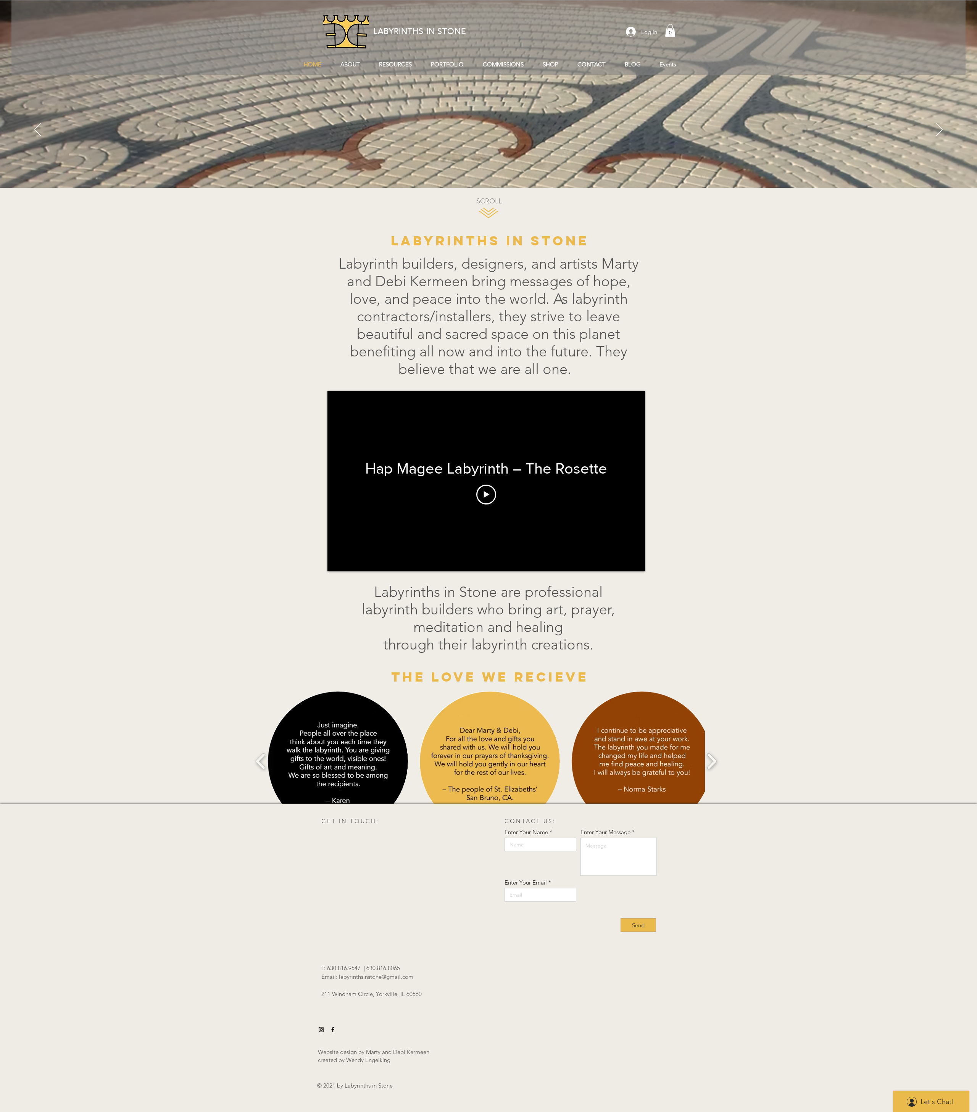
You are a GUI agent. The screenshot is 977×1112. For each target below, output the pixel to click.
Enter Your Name (526, 832)
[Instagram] (321, 1029)
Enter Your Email (526, 882)
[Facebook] (332, 1029)
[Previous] (37, 130)
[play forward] (711, 761)
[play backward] (260, 761)
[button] (670, 30)
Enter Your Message (605, 832)
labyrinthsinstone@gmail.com (376, 976)
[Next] (939, 130)
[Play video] (486, 494)
